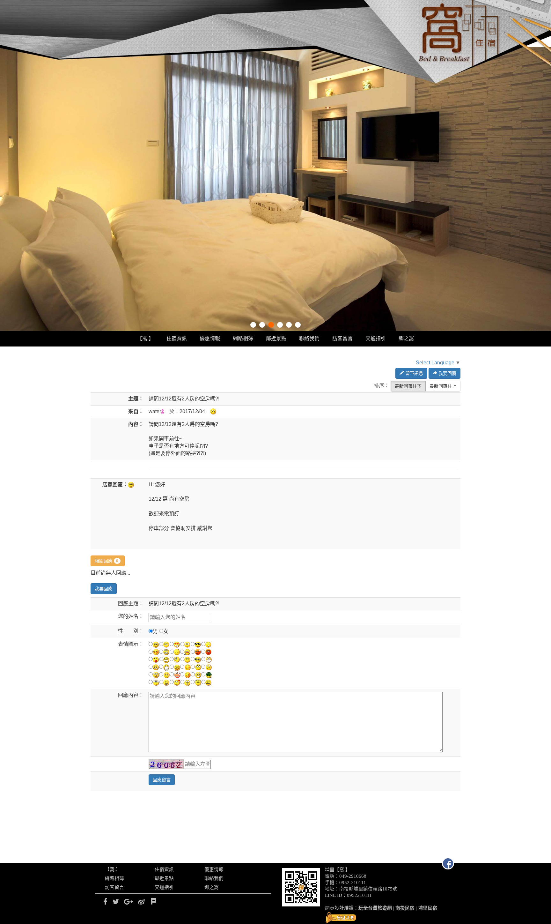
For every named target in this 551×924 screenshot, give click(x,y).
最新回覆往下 (408, 386)
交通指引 (375, 338)
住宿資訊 (176, 338)
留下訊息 (413, 373)
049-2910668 (352, 876)
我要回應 (104, 588)
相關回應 (106, 560)
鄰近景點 (276, 338)
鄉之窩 (406, 338)
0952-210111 (352, 882)
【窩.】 (145, 338)
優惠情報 (210, 338)
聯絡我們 (309, 338)
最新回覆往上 (443, 386)
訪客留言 (342, 338)
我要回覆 (446, 373)
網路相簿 (243, 338)
